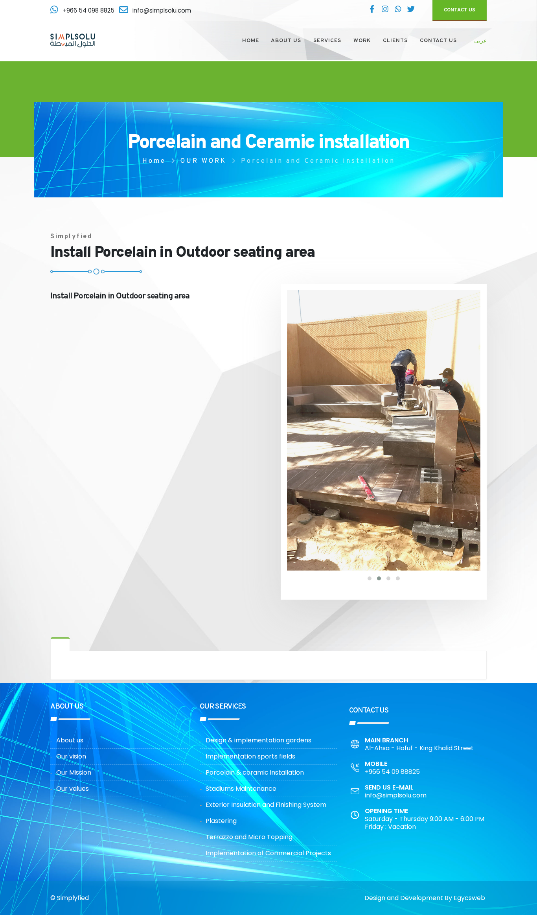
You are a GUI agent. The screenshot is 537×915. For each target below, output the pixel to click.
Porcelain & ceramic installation (255, 772)
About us (69, 740)
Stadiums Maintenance (241, 788)
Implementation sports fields (250, 756)
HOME (250, 40)
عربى (480, 40)
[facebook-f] (371, 10)
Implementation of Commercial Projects (268, 853)
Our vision (71, 756)
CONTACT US (459, 10)
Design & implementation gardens (258, 740)
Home (154, 161)
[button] (369, 578)
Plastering (221, 820)
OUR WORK (203, 161)
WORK (362, 40)
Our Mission (73, 772)
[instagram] (384, 10)
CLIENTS (395, 40)
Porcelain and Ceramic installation (318, 161)
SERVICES (327, 40)
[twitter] (410, 10)
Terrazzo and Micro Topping (249, 836)
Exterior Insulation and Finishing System (266, 804)
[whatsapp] (397, 10)
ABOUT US (286, 40)
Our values (72, 788)
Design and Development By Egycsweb (424, 897)
